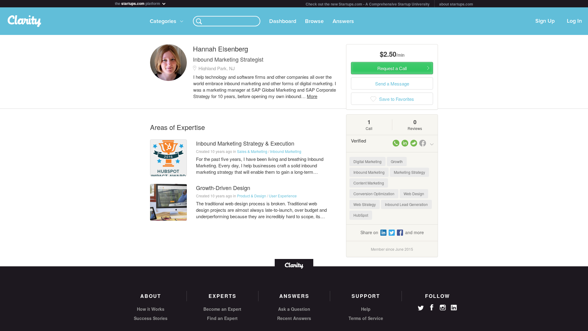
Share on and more (392, 232)
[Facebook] (432, 307)
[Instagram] (443, 308)
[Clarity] (294, 265)
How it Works (150, 309)
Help (366, 309)
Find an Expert (222, 318)
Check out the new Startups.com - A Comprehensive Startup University (368, 4)
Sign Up (545, 21)
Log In (574, 21)
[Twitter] (421, 309)
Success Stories (151, 318)
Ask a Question (294, 309)
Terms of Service (366, 318)
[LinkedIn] (454, 308)
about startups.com (456, 4)
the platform (138, 3)
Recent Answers (294, 318)
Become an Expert (222, 309)
